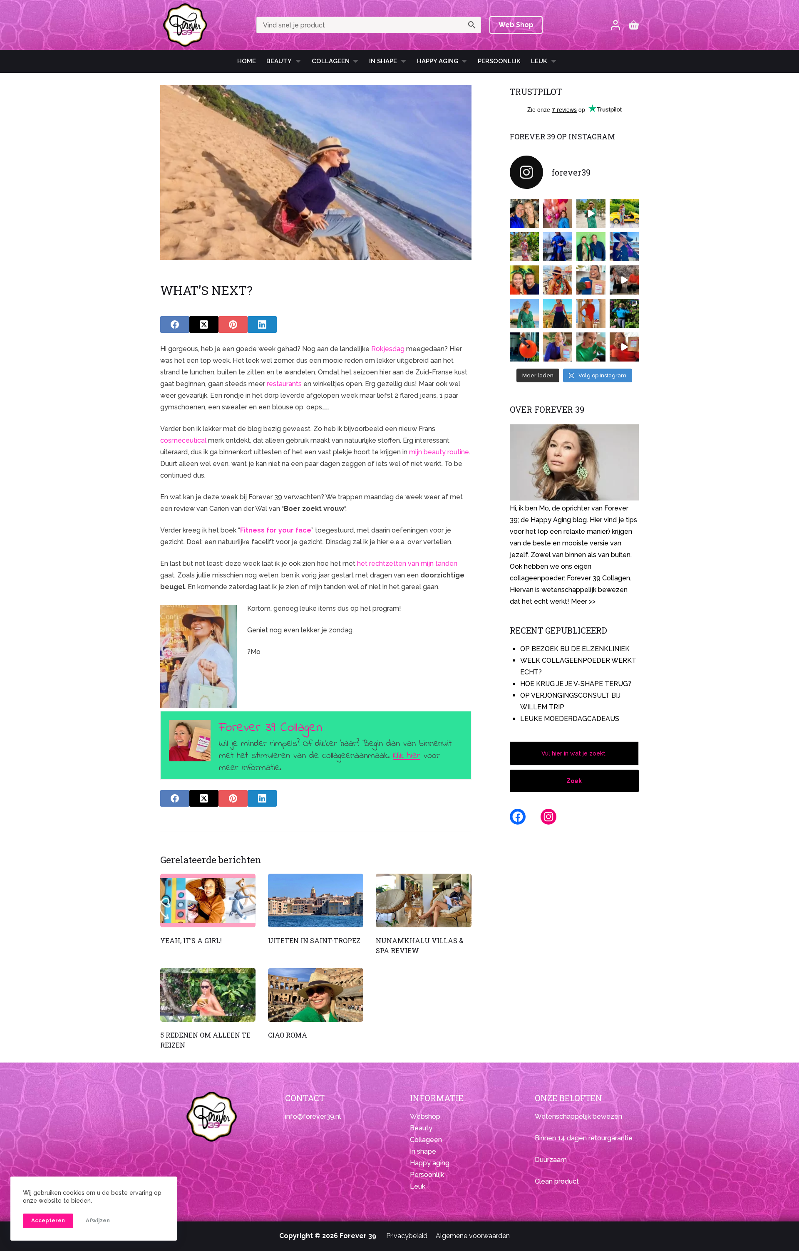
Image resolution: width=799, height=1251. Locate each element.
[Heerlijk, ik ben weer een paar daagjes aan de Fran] (624, 246)
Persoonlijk (499, 61)
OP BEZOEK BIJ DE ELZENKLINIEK (575, 649)
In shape (383, 61)
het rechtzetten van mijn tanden (407, 563)
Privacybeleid (406, 1236)
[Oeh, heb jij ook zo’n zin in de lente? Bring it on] (557, 246)
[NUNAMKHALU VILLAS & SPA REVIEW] (423, 900)
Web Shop (516, 25)
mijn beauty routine (439, 452)
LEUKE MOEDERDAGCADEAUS (569, 719)
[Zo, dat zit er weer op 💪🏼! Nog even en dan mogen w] (524, 347)
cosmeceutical (183, 440)
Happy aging (429, 1163)
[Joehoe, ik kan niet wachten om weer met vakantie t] (590, 313)
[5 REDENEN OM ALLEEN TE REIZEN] (208, 995)
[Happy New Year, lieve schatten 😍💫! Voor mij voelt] (524, 313)
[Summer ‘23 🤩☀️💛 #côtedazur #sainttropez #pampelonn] (590, 213)
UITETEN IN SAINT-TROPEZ (314, 940)
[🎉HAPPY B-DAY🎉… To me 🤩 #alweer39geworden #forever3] (557, 213)
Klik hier (406, 756)
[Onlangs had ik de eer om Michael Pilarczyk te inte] (524, 280)
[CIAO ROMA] (315, 995)
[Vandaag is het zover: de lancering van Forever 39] (624, 347)
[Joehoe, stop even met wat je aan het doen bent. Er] (624, 280)
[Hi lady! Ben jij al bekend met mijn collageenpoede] (590, 280)
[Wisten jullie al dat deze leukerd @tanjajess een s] (524, 213)
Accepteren (48, 1220)
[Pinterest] (233, 324)
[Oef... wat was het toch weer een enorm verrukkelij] (557, 313)
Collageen (331, 61)
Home (246, 61)
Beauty (279, 61)
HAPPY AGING (437, 61)
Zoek (574, 781)
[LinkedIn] (262, 324)
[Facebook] (174, 324)
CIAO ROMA (287, 1035)
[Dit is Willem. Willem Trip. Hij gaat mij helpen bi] (590, 246)
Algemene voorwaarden (473, 1236)
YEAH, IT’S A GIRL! (191, 940)
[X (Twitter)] (203, 324)
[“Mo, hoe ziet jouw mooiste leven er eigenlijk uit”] (557, 280)
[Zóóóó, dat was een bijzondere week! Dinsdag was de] (590, 347)
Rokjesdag (387, 349)
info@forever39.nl (313, 1116)
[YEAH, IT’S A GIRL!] (208, 900)
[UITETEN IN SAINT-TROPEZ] (315, 900)
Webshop (425, 1116)
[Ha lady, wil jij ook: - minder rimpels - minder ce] (557, 347)
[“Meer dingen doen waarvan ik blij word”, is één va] (524, 246)
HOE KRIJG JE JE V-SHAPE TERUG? (575, 684)
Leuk (539, 61)
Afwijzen (98, 1220)
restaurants (284, 384)
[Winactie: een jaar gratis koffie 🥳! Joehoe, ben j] (624, 313)
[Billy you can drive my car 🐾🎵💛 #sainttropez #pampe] (624, 213)
